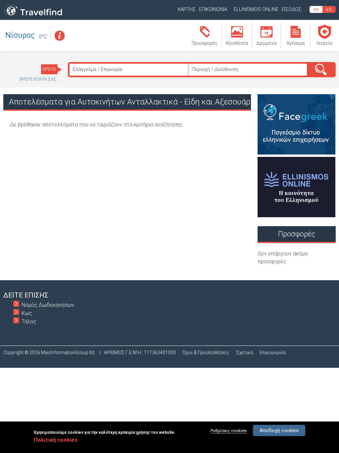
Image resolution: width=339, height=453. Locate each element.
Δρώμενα (266, 43)
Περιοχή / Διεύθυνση (215, 69)
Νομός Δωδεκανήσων (48, 305)
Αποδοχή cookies (279, 430)
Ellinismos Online (256, 9)
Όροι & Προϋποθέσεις (205, 352)
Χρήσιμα (296, 43)
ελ (329, 9)
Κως (27, 313)
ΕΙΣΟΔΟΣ (291, 9)
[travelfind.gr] (33, 16)
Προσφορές (205, 43)
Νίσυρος (20, 35)
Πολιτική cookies (55, 440)
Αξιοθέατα (236, 43)
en (316, 9)
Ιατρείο (324, 43)
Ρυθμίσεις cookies (229, 430)
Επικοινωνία (273, 352)
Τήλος (29, 321)
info (59, 35)
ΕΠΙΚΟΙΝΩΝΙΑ (213, 9)
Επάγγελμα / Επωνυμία (97, 69)
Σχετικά (244, 352)
